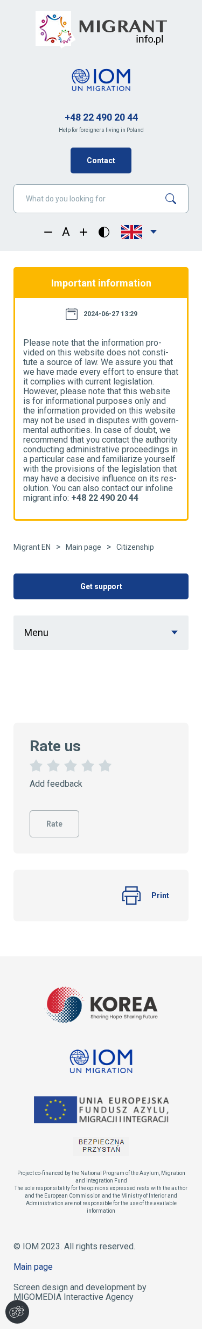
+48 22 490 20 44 (101, 117)
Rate (54, 819)
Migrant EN (32, 547)
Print (160, 895)
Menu (36, 632)
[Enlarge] (84, 232)
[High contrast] (104, 232)
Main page (83, 547)
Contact (101, 160)
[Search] (175, 199)
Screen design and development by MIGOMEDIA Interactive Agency (80, 1292)
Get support (101, 586)
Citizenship (135, 547)
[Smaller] (48, 232)
